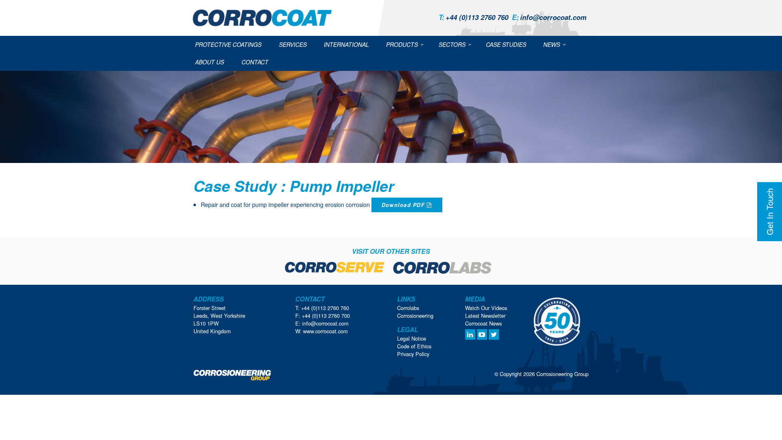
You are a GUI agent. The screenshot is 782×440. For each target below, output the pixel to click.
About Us (209, 62)
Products (402, 44)
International (346, 44)
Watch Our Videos (486, 308)
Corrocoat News (483, 323)
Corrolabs (408, 308)
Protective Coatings (228, 44)
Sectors (452, 44)
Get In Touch (769, 211)
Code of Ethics (414, 346)
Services (293, 44)
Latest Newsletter (485, 315)
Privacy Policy (413, 354)
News (551, 44)
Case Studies (506, 44)
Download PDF (404, 205)
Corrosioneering (415, 315)
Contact (255, 62)
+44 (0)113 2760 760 (473, 17)
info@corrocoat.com (549, 17)
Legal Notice (411, 338)
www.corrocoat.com (325, 331)
